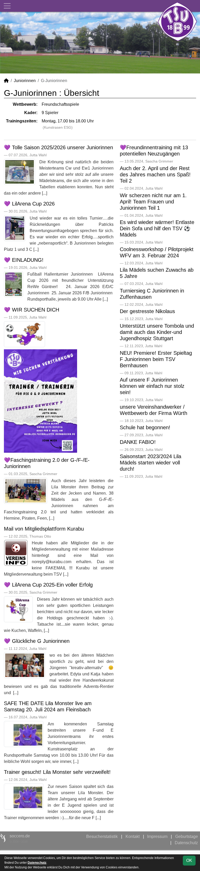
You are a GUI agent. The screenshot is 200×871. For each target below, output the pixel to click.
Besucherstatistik (102, 836)
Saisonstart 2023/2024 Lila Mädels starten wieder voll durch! (150, 462)
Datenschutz (186, 843)
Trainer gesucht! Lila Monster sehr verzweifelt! (57, 772)
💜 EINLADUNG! (23, 260)
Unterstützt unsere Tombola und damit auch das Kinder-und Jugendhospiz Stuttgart (157, 332)
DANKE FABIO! (138, 442)
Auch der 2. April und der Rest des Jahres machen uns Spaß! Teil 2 (155, 174)
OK (189, 860)
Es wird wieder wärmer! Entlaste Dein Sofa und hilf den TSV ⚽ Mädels (157, 228)
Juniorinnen (25, 80)
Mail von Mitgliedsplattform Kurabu (44, 529)
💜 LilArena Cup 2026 (29, 204)
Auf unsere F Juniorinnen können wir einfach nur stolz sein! (152, 386)
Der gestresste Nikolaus (147, 311)
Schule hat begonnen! (145, 427)
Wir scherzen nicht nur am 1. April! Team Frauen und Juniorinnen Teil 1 (153, 201)
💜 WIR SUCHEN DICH (31, 310)
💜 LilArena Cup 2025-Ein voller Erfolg (48, 585)
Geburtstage (186, 836)
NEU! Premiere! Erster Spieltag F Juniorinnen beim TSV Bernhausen (156, 359)
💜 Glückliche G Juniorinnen (37, 641)
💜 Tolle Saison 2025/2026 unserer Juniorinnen (58, 147)
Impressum (157, 836)
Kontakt (133, 836)
